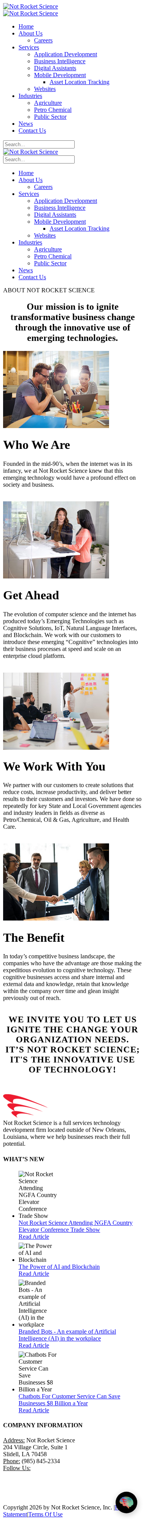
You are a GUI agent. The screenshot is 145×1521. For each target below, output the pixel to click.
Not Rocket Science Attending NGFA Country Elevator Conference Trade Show (76, 1226)
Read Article (34, 1236)
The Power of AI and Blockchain (59, 1266)
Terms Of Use (45, 1514)
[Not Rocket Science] (30, 6)
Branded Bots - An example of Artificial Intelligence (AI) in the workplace (67, 1335)
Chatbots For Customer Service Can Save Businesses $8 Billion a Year (69, 1399)
